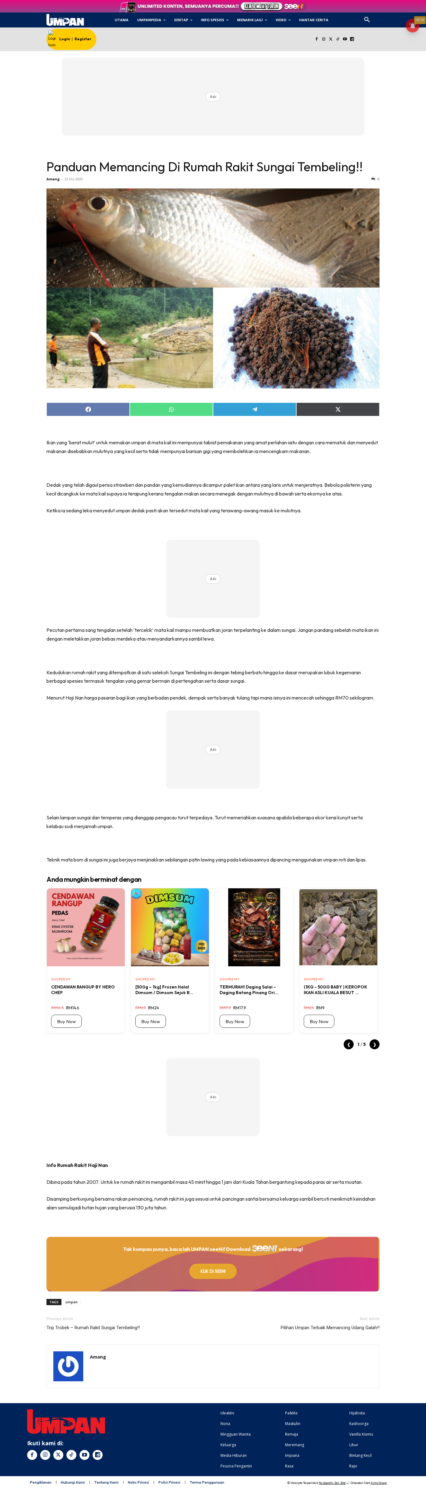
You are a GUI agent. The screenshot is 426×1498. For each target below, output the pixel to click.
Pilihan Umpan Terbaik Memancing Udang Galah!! (330, 1327)
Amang (53, 179)
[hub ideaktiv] (382, 17)
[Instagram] (323, 39)
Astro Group (379, 1483)
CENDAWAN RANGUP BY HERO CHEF (83, 989)
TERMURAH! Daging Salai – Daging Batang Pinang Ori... (249, 989)
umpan (71, 1302)
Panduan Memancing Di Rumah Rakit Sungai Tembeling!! (204, 167)
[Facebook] (316, 39)
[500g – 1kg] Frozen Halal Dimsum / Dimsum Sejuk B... (164, 989)
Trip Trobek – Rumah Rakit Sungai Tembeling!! (93, 1327)
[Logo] (65, 20)
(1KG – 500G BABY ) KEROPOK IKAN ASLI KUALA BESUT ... (335, 989)
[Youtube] (345, 39)
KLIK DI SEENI (213, 1271)
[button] (367, 19)
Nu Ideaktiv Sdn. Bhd (332, 1483)
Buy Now (66, 1021)
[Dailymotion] (352, 39)
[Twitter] (330, 39)
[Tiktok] (337, 39)
